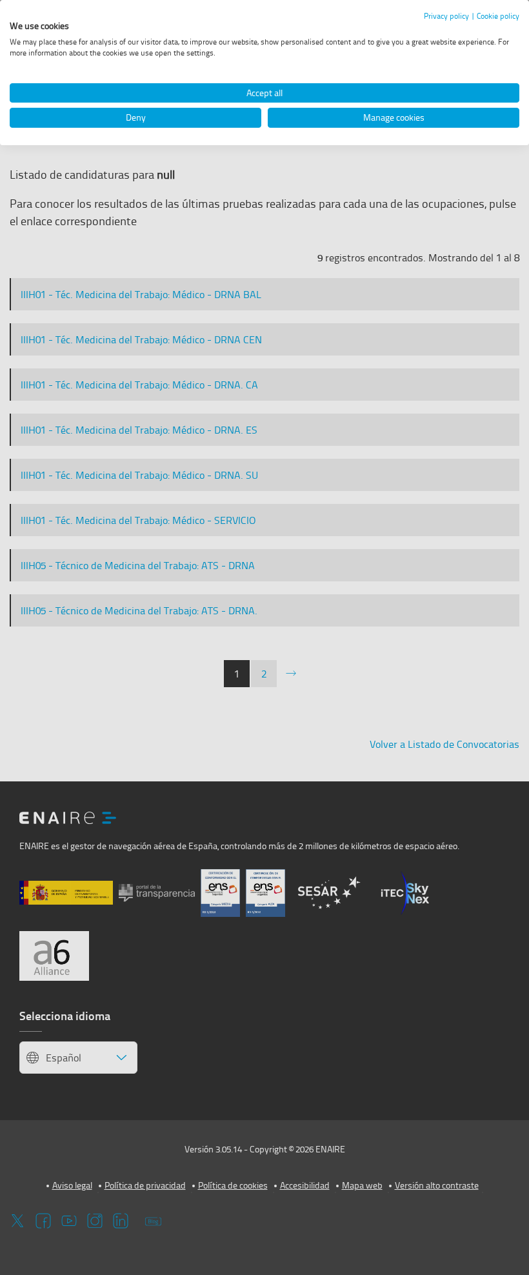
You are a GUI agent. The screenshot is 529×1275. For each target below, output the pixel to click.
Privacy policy (446, 15)
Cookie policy (498, 15)
